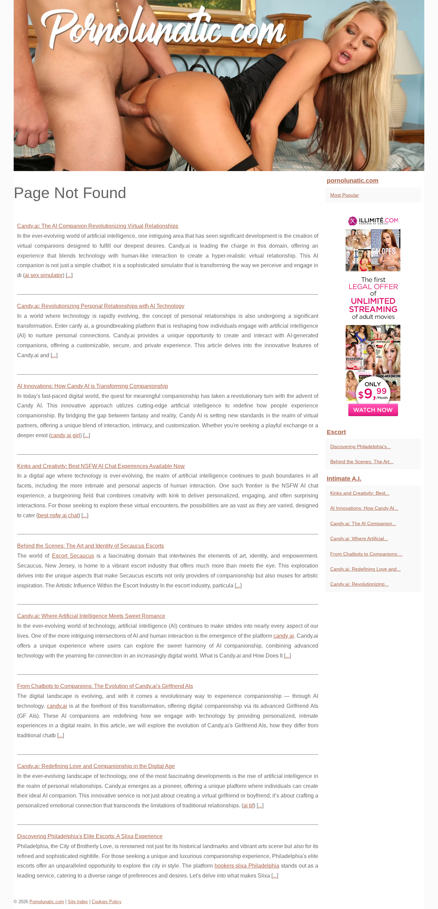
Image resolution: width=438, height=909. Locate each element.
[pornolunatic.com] (219, 85)
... (69, 275)
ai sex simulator (44, 275)
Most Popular (344, 195)
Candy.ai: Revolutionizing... (359, 584)
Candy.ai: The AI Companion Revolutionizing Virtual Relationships (97, 226)
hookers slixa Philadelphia (247, 866)
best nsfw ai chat (58, 515)
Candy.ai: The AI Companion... (363, 523)
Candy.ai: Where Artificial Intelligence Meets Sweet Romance (91, 616)
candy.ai (57, 706)
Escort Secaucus (73, 556)
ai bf (248, 805)
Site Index (78, 901)
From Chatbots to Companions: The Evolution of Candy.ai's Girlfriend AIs (105, 686)
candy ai (283, 636)
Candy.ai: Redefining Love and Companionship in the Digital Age (96, 766)
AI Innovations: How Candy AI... (364, 508)
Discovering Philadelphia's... (360, 446)
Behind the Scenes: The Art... (362, 461)
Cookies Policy (106, 901)
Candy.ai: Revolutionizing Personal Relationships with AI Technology (100, 306)
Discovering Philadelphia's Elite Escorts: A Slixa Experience (90, 836)
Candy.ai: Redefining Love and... (365, 569)
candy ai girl (65, 435)
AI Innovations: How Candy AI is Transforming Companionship (92, 386)
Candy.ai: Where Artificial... (359, 538)
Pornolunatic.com (46, 901)
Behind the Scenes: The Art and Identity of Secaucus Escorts (90, 546)
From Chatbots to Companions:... (366, 554)
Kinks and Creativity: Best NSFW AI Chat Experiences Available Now (101, 466)
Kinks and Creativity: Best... (359, 493)
